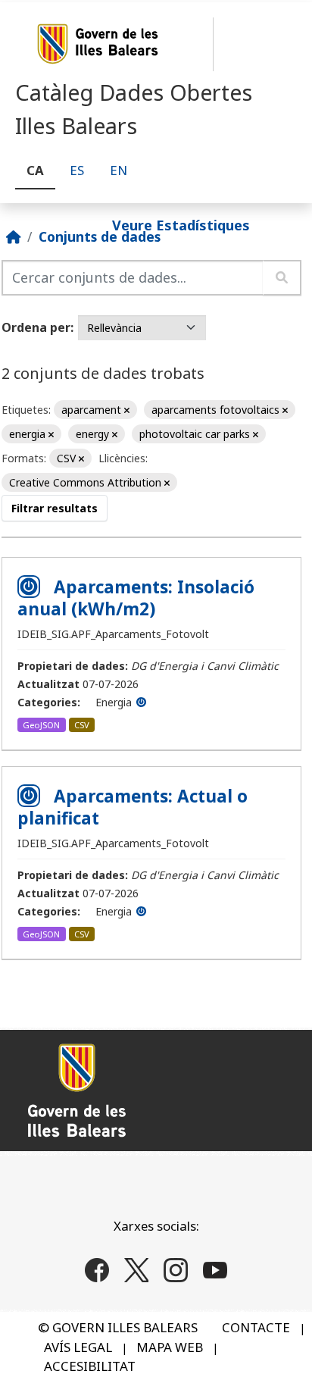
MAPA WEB (169, 1347)
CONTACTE (256, 1327)
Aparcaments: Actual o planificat (132, 807)
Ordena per (36, 327)
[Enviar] (282, 278)
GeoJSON (41, 725)
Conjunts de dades (100, 236)
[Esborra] (126, 410)
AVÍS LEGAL (78, 1347)
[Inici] (13, 236)
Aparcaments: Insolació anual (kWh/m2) (135, 598)
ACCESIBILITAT (90, 1366)
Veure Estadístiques (181, 224)
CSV (81, 725)
